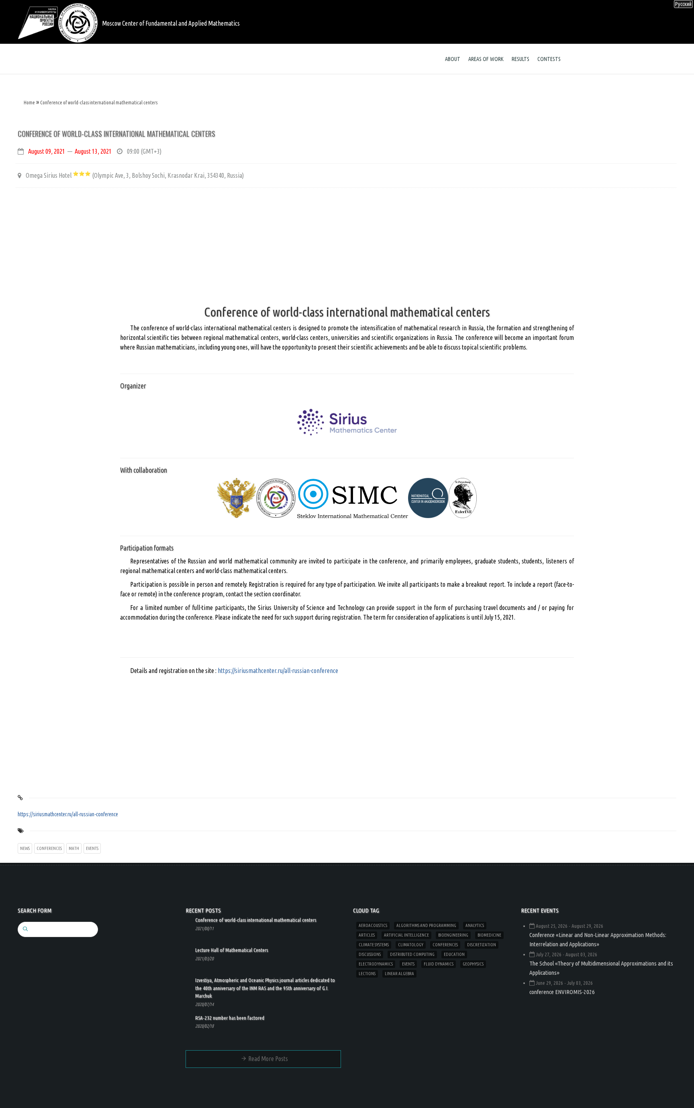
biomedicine (489, 935)
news (25, 848)
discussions (370, 954)
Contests (549, 59)
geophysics (473, 964)
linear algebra (399, 973)
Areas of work (486, 59)
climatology (410, 944)
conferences (49, 848)
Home (29, 102)
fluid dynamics (438, 964)
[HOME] (78, 22)
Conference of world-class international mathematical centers (98, 102)
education (454, 954)
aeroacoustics (373, 925)
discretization (481, 944)
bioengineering (453, 935)
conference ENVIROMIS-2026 (562, 991)
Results (520, 59)
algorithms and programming (426, 925)
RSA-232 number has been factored (229, 1018)
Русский (683, 4)
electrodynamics (376, 964)
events (92, 848)
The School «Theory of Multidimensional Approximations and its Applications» (601, 968)
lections (367, 973)
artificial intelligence (406, 935)
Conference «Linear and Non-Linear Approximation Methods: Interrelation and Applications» (597, 939)
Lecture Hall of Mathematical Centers (231, 950)
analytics (474, 925)
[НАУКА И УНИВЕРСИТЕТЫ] (38, 22)
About (452, 59)
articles (367, 935)
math (74, 848)
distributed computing (412, 954)
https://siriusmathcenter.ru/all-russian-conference (278, 670)
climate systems (374, 944)
